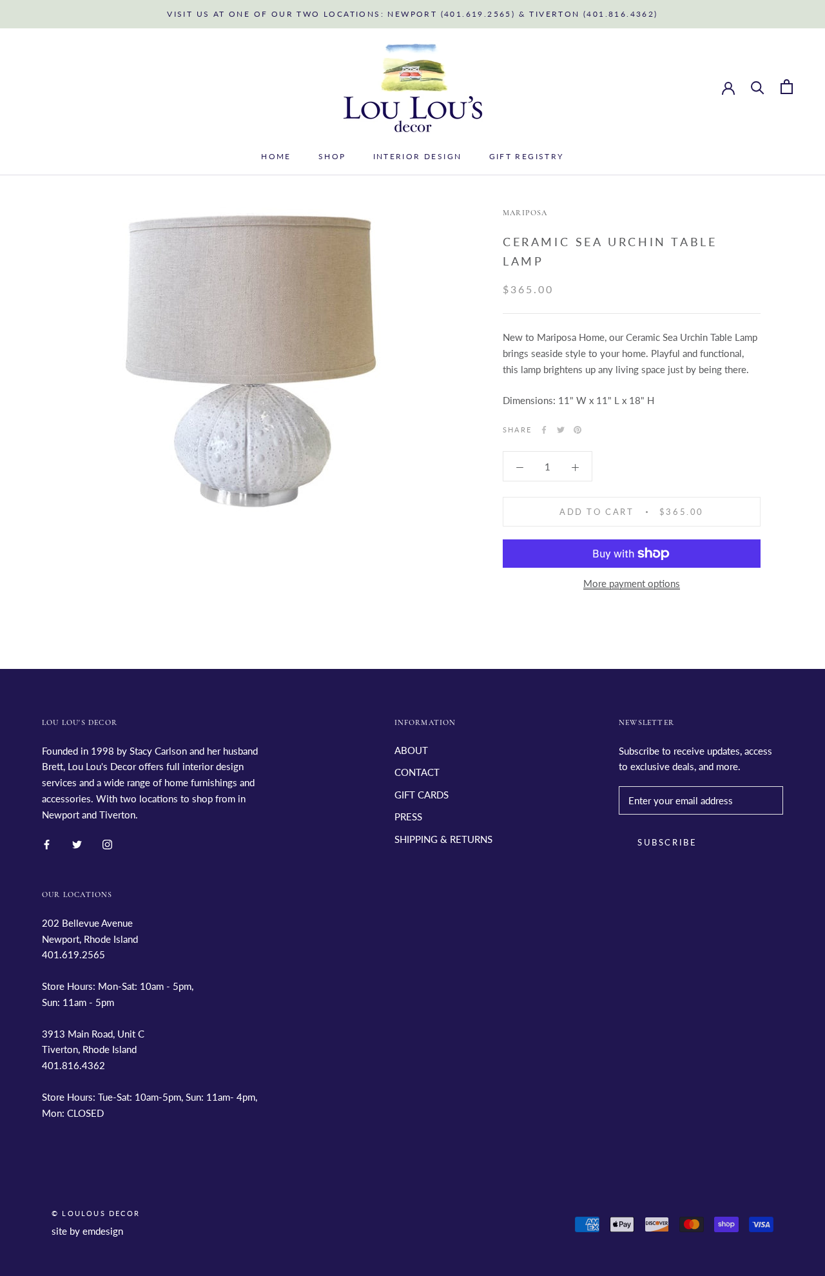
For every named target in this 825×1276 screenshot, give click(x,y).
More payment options (631, 583)
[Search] (757, 86)
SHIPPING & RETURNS (443, 839)
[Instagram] (107, 843)
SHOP (332, 156)
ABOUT (411, 750)
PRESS (408, 816)
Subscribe (667, 842)
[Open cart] (787, 86)
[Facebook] (544, 430)
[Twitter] (561, 430)
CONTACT (417, 772)
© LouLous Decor (96, 1213)
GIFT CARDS (421, 794)
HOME (276, 156)
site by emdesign (87, 1231)
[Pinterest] (577, 430)
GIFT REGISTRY (526, 156)
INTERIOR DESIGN (417, 156)
